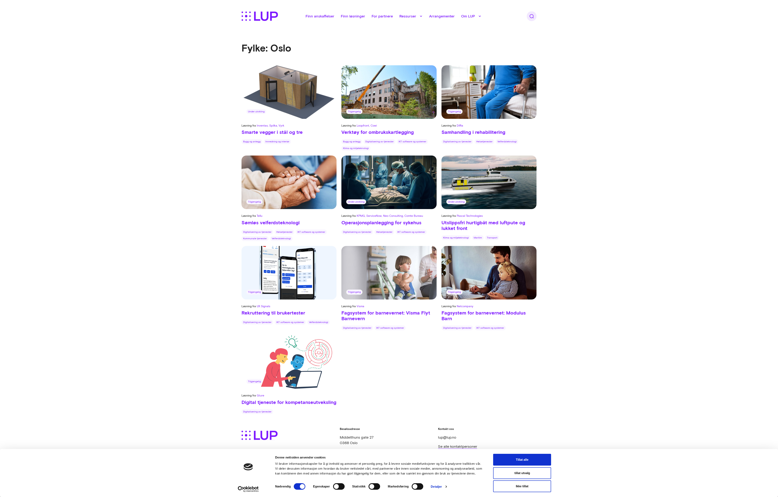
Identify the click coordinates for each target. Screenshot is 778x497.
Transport (492, 237)
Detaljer (436, 486)
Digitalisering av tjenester (379, 141)
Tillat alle (522, 459)
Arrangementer (442, 16)
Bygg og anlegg (252, 141)
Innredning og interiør (277, 141)
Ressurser (407, 16)
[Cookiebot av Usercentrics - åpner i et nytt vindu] (248, 489)
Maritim (478, 237)
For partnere (382, 16)
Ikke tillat (522, 486)
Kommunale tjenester (255, 238)
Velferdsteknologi (507, 141)
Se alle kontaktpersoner (457, 446)
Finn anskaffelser (320, 16)
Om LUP (468, 16)
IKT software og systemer (412, 141)
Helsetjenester (484, 141)
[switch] (339, 486)
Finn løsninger (353, 16)
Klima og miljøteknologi (356, 148)
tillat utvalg (522, 473)
